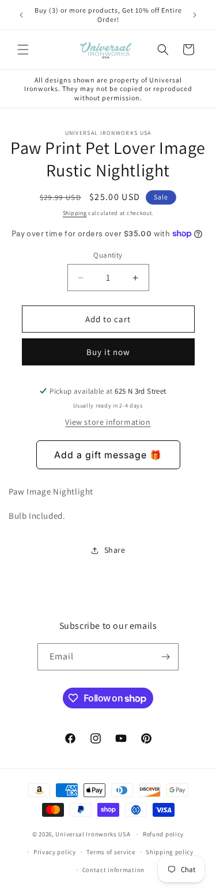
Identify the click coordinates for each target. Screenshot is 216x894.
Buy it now (108, 351)
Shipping (75, 213)
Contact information (113, 870)
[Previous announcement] (21, 15)
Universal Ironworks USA (92, 834)
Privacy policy (54, 852)
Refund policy (163, 834)
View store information (107, 422)
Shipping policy (170, 852)
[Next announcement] (194, 15)
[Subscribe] (165, 656)
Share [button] (115, 550)
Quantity (107, 255)
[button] (23, 49)
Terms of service (110, 852)
